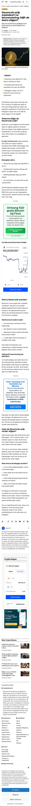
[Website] (28, 528)
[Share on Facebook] (8, 521)
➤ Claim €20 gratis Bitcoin (15, 230)
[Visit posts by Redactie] (3, 528)
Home (3, 6)
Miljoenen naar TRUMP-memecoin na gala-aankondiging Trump (9, 673)
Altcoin (21, 6)
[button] (28, 767)
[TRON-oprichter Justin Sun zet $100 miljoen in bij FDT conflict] (25, 655)
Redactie (6, 30)
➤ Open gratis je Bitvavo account (15, 406)
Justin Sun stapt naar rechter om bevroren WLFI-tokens (10, 645)
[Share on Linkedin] (16, 521)
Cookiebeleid (10, 803)
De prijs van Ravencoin (9, 141)
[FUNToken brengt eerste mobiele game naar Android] (25, 665)
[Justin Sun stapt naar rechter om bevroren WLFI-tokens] (25, 646)
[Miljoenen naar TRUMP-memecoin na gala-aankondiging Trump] (25, 673)
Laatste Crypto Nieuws (12, 6)
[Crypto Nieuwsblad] (15, 2)
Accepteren (15, 790)
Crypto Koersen (6, 718)
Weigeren (16, 794)
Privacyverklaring (18, 803)
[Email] (20, 521)
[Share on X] (12, 521)
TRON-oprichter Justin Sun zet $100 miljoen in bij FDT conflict (10, 655)
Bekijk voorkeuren (15, 799)
